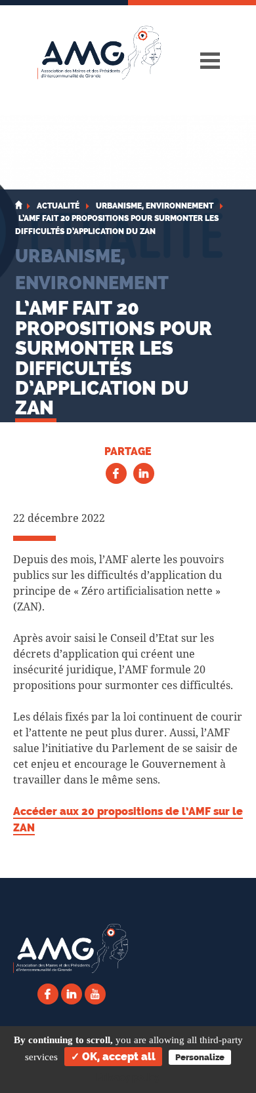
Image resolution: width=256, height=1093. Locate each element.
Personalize (199, 1057)
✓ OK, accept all (113, 1056)
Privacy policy (128, 1077)
